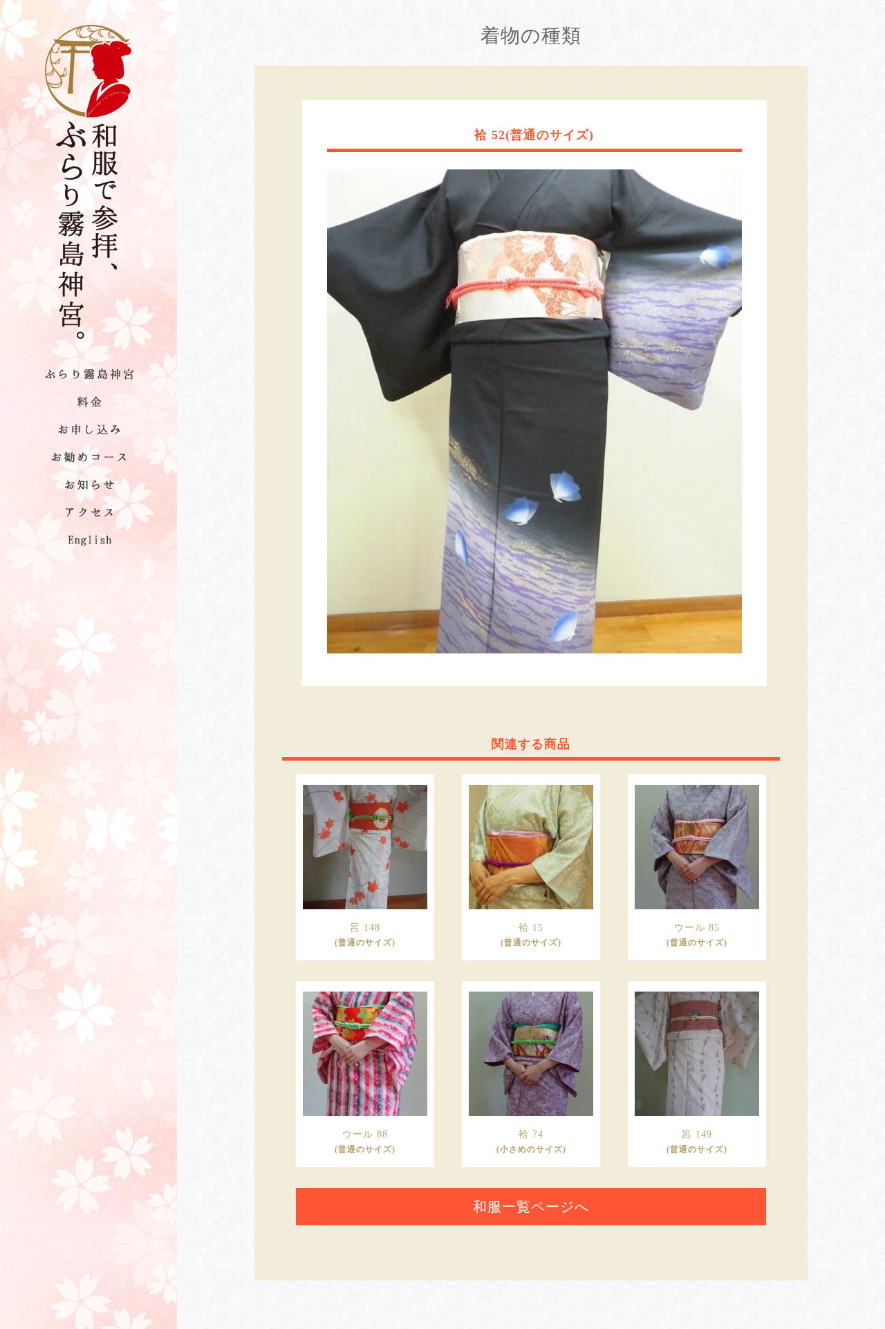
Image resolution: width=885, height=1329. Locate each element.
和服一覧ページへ (531, 1206)
